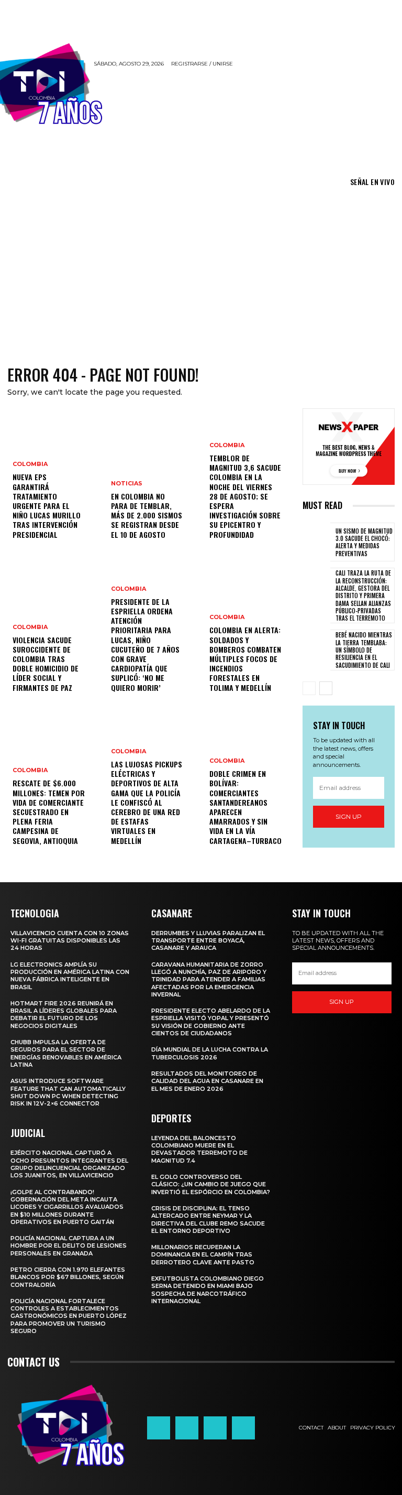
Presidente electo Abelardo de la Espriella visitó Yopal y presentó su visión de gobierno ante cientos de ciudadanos (210, 1022)
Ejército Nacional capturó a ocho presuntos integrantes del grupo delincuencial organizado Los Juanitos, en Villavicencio (69, 1164)
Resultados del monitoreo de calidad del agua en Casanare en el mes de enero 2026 (207, 1081)
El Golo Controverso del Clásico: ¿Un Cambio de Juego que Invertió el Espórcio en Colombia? (210, 1184)
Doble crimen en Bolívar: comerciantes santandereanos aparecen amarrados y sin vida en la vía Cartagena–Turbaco (245, 807)
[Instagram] (186, 1427)
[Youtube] (243, 1427)
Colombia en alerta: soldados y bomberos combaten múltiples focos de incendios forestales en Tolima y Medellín (245, 658)
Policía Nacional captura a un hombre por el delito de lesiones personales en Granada (68, 1245)
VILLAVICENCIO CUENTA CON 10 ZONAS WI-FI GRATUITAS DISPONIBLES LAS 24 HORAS (69, 940)
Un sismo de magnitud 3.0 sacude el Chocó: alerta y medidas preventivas (364, 542)
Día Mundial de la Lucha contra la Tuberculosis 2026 (209, 1053)
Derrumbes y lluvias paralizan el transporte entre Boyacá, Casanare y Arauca (208, 940)
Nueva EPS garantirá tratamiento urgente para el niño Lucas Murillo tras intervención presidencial (47, 505)
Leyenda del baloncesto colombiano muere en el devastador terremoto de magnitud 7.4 (199, 1149)
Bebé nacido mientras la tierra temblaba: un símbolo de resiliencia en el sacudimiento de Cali (364, 650)
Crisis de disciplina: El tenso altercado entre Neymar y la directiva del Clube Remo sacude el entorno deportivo (208, 1219)
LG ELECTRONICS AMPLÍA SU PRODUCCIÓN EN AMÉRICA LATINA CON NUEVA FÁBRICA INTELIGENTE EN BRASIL (69, 976)
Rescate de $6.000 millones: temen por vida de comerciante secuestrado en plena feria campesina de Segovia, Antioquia (49, 811)
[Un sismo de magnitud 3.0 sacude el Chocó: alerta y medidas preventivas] (316, 542)
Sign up (349, 816)
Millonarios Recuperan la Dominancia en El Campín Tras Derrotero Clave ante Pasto (202, 1254)
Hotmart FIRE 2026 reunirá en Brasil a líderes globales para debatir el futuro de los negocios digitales (63, 1015)
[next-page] (325, 688)
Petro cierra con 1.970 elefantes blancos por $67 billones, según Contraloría (67, 1277)
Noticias (126, 483)
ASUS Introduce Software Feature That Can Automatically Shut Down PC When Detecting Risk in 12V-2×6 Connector (68, 1092)
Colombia (30, 464)
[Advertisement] (201, 271)
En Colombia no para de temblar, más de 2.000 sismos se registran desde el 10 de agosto (146, 515)
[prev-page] (309, 688)
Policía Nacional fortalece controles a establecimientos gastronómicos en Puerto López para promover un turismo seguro (68, 1316)
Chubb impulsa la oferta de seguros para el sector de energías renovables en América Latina (65, 1053)
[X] (215, 1427)
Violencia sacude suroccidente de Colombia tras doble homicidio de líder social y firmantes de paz (46, 663)
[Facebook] (158, 1427)
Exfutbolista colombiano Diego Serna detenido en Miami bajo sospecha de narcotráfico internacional (207, 1290)
